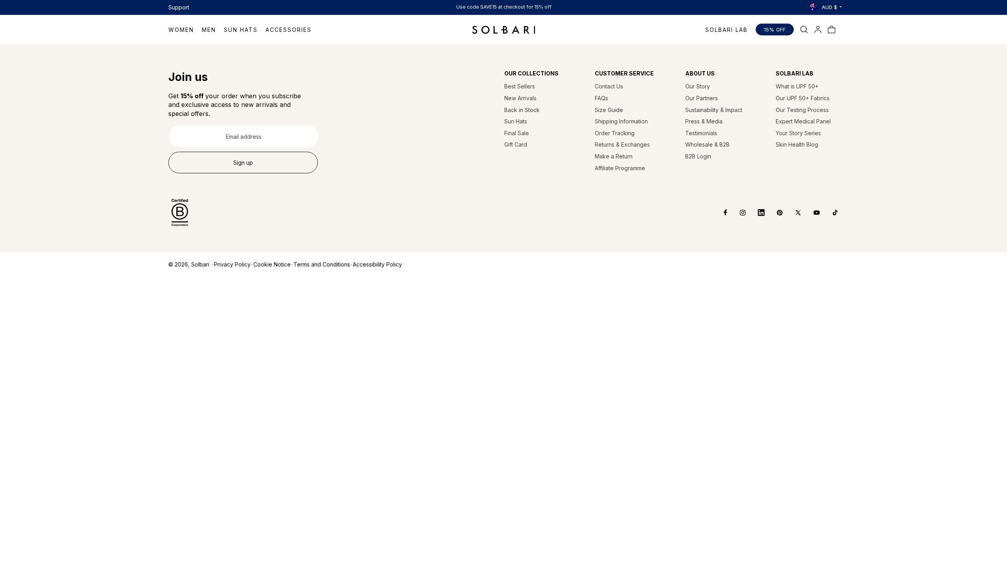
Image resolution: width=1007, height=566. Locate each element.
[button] (185, 29)
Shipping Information (621, 121)
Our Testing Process (802, 110)
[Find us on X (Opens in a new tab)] (792, 212)
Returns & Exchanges (622, 144)
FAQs (601, 98)
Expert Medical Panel (803, 121)
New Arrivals (520, 98)
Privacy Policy (232, 264)
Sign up (243, 162)
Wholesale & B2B (707, 144)
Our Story (697, 86)
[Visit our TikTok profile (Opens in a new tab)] (829, 212)
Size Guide (609, 110)
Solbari (200, 264)
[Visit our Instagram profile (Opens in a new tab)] (737, 212)
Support (178, 7)
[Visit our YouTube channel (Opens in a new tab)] (811, 212)
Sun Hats (515, 121)
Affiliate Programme (620, 168)
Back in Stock (522, 110)
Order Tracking (614, 133)
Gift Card (515, 144)
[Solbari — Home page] (503, 29)
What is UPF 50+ (797, 86)
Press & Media (704, 121)
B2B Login (698, 156)
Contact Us (609, 86)
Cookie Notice (272, 264)
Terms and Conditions (321, 264)
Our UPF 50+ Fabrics (803, 98)
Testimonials (701, 133)
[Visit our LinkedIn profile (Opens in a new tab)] (755, 212)
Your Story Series (798, 133)
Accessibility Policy (377, 264)
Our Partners (701, 98)
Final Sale (516, 133)
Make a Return (614, 156)
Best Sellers (519, 86)
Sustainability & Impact (713, 110)
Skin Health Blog (797, 144)
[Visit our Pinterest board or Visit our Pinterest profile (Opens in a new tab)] (774, 212)
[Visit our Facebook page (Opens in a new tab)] (720, 212)
